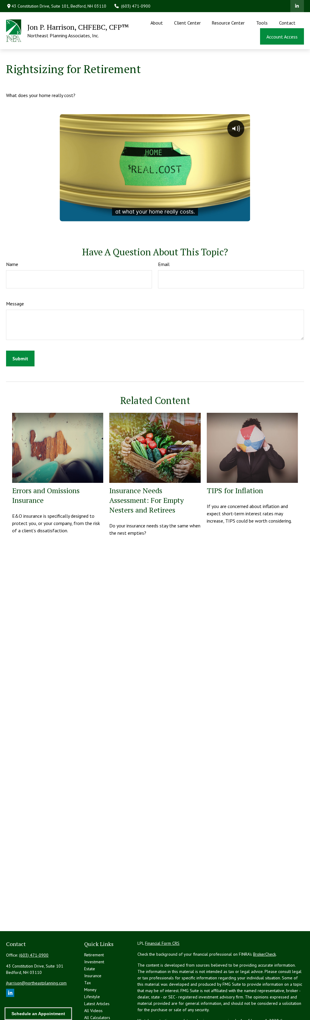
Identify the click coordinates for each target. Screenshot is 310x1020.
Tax (87, 982)
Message (15, 304)
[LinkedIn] (297, 6)
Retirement (94, 955)
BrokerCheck (264, 954)
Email (164, 264)
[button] (157, 22)
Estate (89, 968)
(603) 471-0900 (135, 6)
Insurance (92, 975)
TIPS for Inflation (235, 490)
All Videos (93, 1010)
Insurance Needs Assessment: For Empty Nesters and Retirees (146, 500)
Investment (94, 961)
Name (12, 264)
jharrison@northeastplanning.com (36, 983)
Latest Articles (97, 1003)
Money (90, 989)
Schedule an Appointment (38, 1013)
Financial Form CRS (162, 943)
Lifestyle (92, 996)
